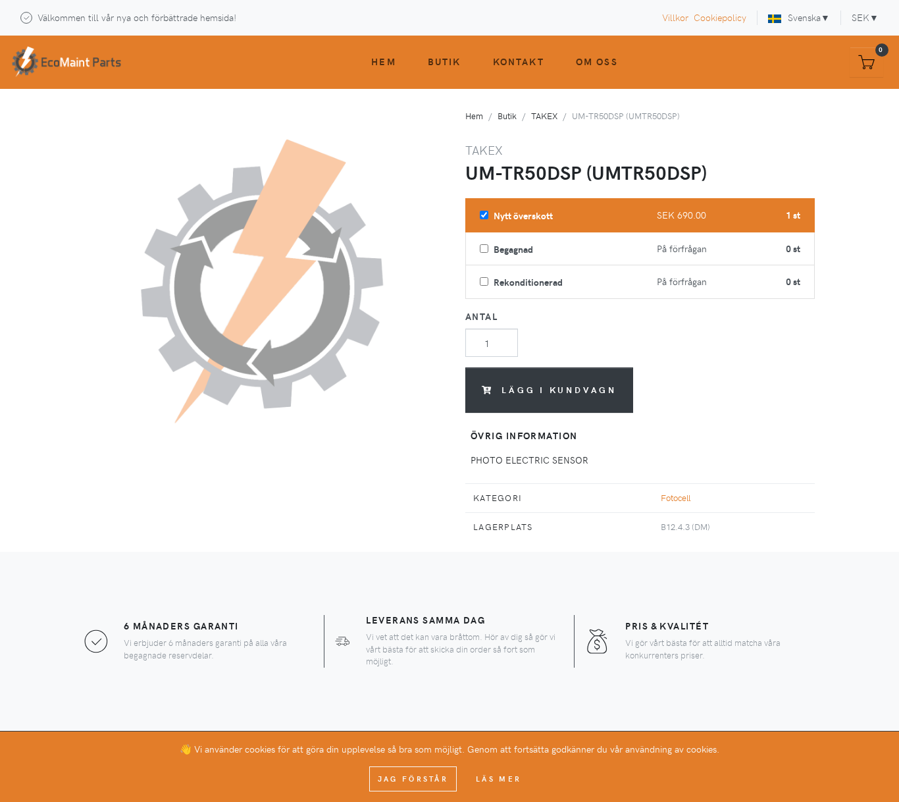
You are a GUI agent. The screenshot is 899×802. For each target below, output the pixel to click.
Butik (444, 61)
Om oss (597, 61)
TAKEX (544, 115)
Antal (481, 316)
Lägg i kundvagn (559, 389)
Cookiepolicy (720, 17)
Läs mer (498, 779)
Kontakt (518, 61)
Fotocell (675, 497)
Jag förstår (413, 779)
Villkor (675, 17)
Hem (383, 61)
